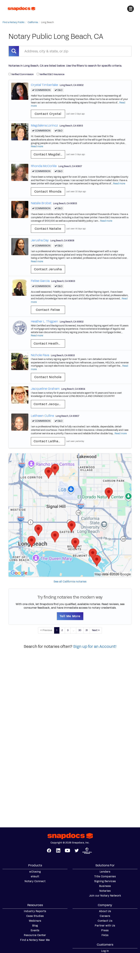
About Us (105, 911)
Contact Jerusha (48, 269)
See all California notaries (70, 581)
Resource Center (35, 935)
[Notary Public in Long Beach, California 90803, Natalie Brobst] (19, 209)
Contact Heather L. (49, 343)
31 (87, 630)
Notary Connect (35, 881)
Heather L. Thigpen (44, 321)
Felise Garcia (40, 281)
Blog (35, 925)
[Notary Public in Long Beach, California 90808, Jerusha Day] (19, 247)
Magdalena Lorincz (44, 125)
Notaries (105, 890)
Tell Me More (70, 616)
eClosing (35, 871)
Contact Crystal (48, 114)
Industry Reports (35, 911)
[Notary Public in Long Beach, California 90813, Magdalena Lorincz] (19, 132)
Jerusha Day (40, 240)
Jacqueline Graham (45, 388)
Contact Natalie (48, 228)
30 (79, 630)
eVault (35, 876)
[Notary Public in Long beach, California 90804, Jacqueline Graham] (19, 395)
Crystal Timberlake (44, 85)
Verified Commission (22, 74)
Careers (105, 916)
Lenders (105, 871)
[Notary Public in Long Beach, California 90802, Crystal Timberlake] (19, 91)
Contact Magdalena (49, 154)
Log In (105, 950)
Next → (96, 630)
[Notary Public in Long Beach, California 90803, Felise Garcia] (19, 287)
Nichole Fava (40, 355)
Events (35, 930)
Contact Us (105, 920)
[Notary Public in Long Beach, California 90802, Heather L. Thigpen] (19, 328)
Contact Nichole (48, 377)
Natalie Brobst (41, 203)
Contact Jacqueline (49, 404)
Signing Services (105, 881)
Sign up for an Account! (94, 646)
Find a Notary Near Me (35, 940)
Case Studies (35, 916)
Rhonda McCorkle (44, 166)
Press (105, 930)
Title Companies (105, 876)
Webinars (35, 920)
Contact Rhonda (48, 191)
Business (105, 886)
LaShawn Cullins (42, 416)
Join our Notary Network (105, 895)
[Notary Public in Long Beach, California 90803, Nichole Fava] (19, 361)
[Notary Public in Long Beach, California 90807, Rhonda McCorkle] (19, 172)
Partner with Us (105, 925)
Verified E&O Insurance (51, 74)
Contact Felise (48, 310)
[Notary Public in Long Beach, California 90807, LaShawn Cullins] (19, 422)
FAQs (105, 935)
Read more (37, 146)
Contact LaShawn (48, 441)
